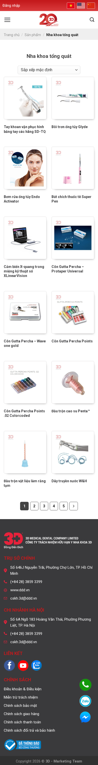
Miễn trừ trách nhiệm (21, 697)
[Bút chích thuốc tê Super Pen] (72, 167)
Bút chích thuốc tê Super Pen (71, 199)
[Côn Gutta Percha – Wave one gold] (25, 312)
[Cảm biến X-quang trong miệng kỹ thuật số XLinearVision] (25, 237)
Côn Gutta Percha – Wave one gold (25, 343)
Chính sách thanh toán (22, 722)
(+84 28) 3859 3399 (26, 582)
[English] (80, 6)
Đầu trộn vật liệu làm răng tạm (25, 483)
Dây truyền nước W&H (69, 481)
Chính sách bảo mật (20, 705)
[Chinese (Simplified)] (90, 6)
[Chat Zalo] (85, 701)
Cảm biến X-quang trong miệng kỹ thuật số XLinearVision (24, 271)
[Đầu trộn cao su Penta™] (72, 382)
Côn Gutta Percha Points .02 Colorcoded (24, 413)
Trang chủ (12, 35)
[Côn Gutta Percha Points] (72, 312)
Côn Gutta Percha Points (72, 341)
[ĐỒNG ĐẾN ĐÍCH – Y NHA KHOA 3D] (49, 20)
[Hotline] (85, 685)
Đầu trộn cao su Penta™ (71, 411)
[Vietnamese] (70, 5)
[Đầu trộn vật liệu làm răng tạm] (25, 452)
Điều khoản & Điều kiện (22, 689)
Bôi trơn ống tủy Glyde (70, 127)
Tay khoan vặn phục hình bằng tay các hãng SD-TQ (25, 129)
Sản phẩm (33, 35)
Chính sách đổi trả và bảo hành (29, 730)
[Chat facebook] (85, 717)
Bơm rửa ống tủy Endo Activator (22, 199)
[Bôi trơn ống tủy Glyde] (72, 98)
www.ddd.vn (20, 590)
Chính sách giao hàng (21, 714)
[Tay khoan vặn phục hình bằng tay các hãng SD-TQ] (25, 98)
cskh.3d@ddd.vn (23, 598)
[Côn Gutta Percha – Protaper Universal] (72, 237)
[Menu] (7, 20)
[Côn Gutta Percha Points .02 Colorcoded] (25, 382)
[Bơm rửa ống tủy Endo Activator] (25, 167)
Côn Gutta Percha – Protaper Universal (68, 269)
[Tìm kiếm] (92, 20)
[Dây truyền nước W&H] (72, 452)
